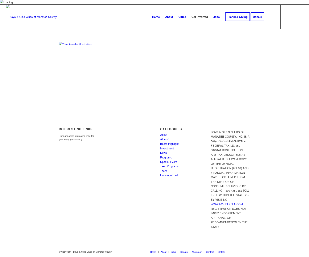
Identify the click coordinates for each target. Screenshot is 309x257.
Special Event (168, 162)
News (163, 153)
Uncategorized (169, 175)
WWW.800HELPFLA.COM (227, 204)
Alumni (164, 139)
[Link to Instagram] (293, 16)
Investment (167, 148)
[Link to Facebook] (287, 16)
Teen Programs (169, 166)
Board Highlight (169, 144)
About (163, 135)
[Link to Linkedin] (300, 16)
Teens (164, 171)
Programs (166, 157)
